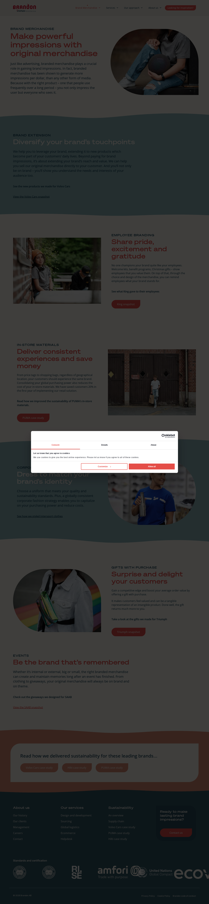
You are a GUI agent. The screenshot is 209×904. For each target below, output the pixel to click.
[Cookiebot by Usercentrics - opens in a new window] (160, 436)
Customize (103, 466)
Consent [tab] (56, 445)
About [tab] (153, 445)
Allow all (152, 466)
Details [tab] (104, 445)
